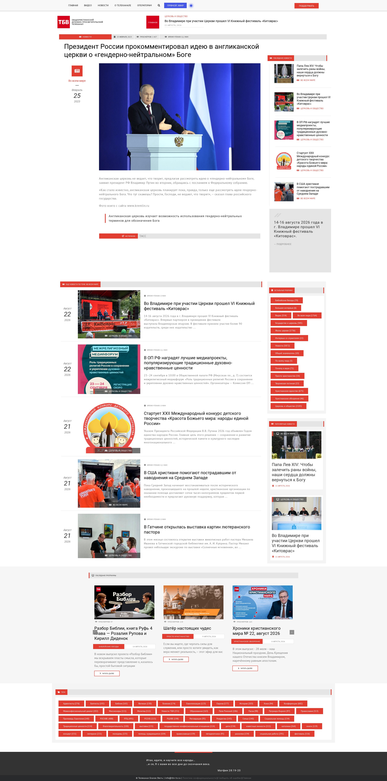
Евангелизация (196, 703)
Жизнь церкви (285, 330)
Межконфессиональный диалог (80, 711)
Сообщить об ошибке (229, 778)
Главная (247, 778)
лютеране (94, 733)
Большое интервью (285, 308)
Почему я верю (284, 368)
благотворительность (116, 726)
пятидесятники (215, 733)
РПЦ (129, 718)
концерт (69, 733)
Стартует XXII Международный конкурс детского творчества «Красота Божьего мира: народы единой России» (313, 159)
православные (185, 733)
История (246, 703)
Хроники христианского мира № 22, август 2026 (118, 631)
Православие (310, 711)
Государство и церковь (288, 323)
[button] (159, 5)
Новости (282, 345)
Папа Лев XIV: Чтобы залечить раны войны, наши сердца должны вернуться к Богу (311, 70)
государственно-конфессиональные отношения (189, 726)
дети (231, 726)
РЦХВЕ (173, 718)
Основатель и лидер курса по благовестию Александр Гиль (260, 633)
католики (289, 726)
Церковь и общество (176, 16)
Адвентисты (71, 703)
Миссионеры (117, 711)
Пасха (253, 711)
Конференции (293, 703)
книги (312, 726)
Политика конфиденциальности (199, 778)
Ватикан (145, 703)
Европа (223, 703)
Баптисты (97, 703)
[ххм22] (124, 587)
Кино (268, 703)
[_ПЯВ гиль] (263, 587)
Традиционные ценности (77, 726)
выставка (146, 726)
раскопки (242, 733)
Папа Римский (228, 711)
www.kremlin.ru (138, 206)
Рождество (224, 718)
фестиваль (302, 733)
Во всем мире (307, 315)
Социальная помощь (277, 718)
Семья (248, 718)
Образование (199, 711)
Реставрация (198, 718)
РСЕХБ (150, 718)
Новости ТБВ (170, 711)
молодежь (120, 733)
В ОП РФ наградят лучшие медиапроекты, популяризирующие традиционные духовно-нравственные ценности (227, 22)
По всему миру (283, 360)
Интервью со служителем (289, 338)
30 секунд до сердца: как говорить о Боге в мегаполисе (188, 633)
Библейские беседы (286, 300)
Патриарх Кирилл (279, 711)
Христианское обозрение (289, 398)
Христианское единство (289, 391)
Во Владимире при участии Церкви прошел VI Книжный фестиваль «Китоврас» (313, 98)
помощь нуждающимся (152, 733)
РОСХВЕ (106, 718)
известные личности (258, 726)
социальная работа (272, 733)
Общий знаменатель (287, 353)
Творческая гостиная (287, 383)
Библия (121, 703)
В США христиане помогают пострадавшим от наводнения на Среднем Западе (313, 188)
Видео (281, 315)
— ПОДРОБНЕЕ (283, 257)
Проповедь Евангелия (76, 718)
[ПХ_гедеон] (193, 587)
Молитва (144, 711)
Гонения (169, 703)
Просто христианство (287, 375)
